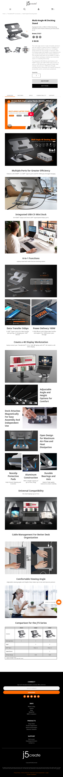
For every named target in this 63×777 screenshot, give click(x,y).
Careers (31, 708)
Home (4, 13)
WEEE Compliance (31, 714)
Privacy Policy (17, 772)
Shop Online (31, 724)
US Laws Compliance (31, 774)
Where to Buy (31, 706)
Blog (31, 710)
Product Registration (31, 725)
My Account (31, 739)
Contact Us (31, 743)
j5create (35, 762)
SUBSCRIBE (31, 692)
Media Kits (31, 712)
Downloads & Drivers (31, 741)
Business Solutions (32, 729)
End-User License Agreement (37, 772)
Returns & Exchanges (31, 727)
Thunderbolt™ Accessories (14, 13)
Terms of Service (25, 772)
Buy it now (44, 86)
